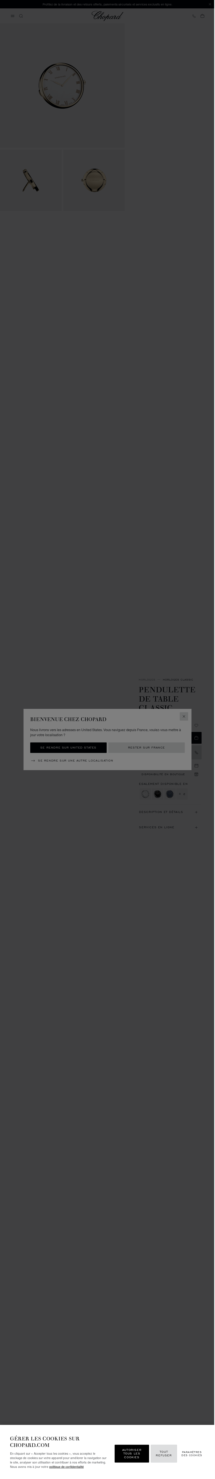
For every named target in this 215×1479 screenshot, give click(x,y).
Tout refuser (164, 1453)
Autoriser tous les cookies (132, 1453)
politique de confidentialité (66, 1467)
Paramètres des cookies (191, 1453)
